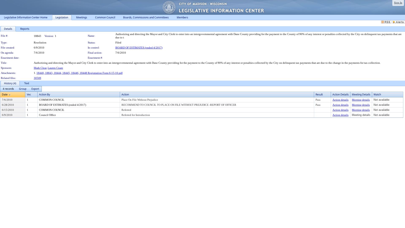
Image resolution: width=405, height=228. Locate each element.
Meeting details (361, 99)
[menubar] (21, 89)
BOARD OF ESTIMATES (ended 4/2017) (138, 47)
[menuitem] (8, 88)
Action (125, 94)
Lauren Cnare (55, 67)
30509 (37, 78)
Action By (44, 94)
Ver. (29, 94)
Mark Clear (40, 67)
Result (319, 94)
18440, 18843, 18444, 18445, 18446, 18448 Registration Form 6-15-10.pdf (79, 73)
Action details (340, 99)
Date (5, 94)
